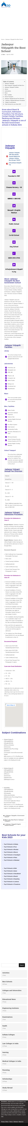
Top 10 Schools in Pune (10, 846)
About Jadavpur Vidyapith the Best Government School (15, 85)
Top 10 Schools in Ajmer (10, 871)
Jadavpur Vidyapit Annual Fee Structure (14, 98)
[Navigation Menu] (22, 4)
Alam (4, 54)
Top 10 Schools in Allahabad (11, 860)
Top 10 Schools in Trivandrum (12, 884)
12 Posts (10, 1045)
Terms (11, 1121)
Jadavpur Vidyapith (9, 83)
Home (2, 39)
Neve (2, 1124)
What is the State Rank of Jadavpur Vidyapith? (14, 820)
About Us (21, 1121)
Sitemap (16, 1121)
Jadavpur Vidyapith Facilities (12, 87)
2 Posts (10, 1009)
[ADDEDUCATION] (5, 4)
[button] (14, 816)
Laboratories (8, 91)
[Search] (25, 4)
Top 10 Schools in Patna (10, 857)
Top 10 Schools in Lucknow (11, 881)
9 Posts (9, 1000)
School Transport (9, 96)
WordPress (14, 1124)
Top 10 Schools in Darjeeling (11, 879)
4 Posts (11, 1062)
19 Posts (7, 1080)
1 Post (5, 974)
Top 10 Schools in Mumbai (11, 849)
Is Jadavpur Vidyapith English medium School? (13, 824)
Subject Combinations (10, 102)
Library (6, 89)
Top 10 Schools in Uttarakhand (12, 873)
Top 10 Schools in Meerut (11, 852)
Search (22, 965)
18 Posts (7, 983)
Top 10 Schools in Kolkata (11, 844)
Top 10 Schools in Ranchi (11, 876)
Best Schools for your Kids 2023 (13, 104)
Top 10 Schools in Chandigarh (12, 854)
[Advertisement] (14, 24)
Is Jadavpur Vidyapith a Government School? (14, 816)
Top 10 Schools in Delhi (10, 868)
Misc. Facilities (8, 94)
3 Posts (5, 1054)
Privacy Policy (4, 1121)
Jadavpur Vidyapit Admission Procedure (15, 100)
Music (6, 93)
